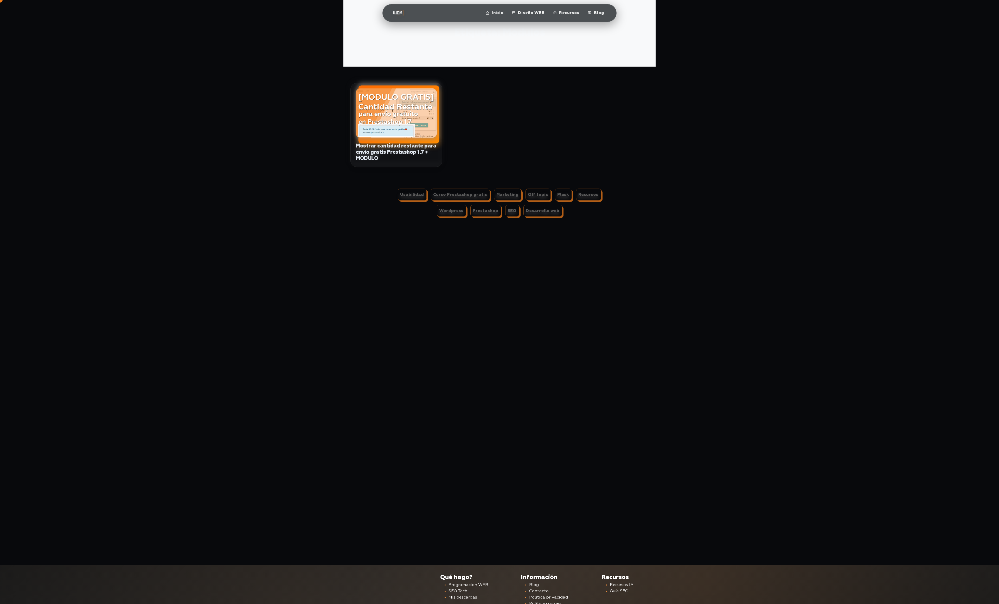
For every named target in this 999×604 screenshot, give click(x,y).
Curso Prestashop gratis (460, 194)
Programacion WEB (468, 585)
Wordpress (451, 210)
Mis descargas (463, 597)
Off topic (538, 194)
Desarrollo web (542, 210)
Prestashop (485, 210)
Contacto (539, 591)
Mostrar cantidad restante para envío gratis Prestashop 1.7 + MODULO (396, 152)
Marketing (507, 194)
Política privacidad (548, 597)
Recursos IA (621, 585)
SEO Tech (458, 591)
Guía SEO (619, 591)
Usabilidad (412, 194)
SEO (512, 210)
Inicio (497, 12)
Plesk (563, 194)
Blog (598, 12)
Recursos (569, 12)
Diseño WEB (531, 12)
